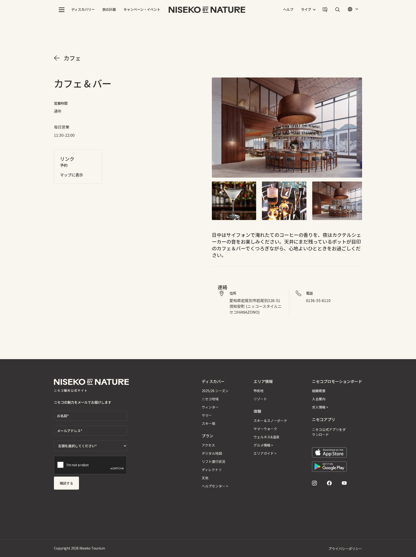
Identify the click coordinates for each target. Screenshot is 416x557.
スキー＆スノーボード (270, 420)
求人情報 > (320, 407)
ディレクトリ (212, 469)
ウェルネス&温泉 (267, 437)
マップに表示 (71, 175)
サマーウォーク (265, 428)
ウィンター (210, 407)
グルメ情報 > (263, 445)
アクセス (208, 445)
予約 (64, 165)
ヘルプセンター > (215, 486)
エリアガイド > (265, 453)
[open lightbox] (287, 128)
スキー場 (208, 423)
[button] (61, 9)
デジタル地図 (212, 453)
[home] (207, 9)
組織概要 (318, 390)
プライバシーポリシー (345, 548)
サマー (207, 415)
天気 (205, 477)
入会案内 (318, 399)
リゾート (260, 399)
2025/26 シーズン (215, 390)
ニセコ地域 (210, 399)
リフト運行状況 (213, 461)
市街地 (259, 390)
